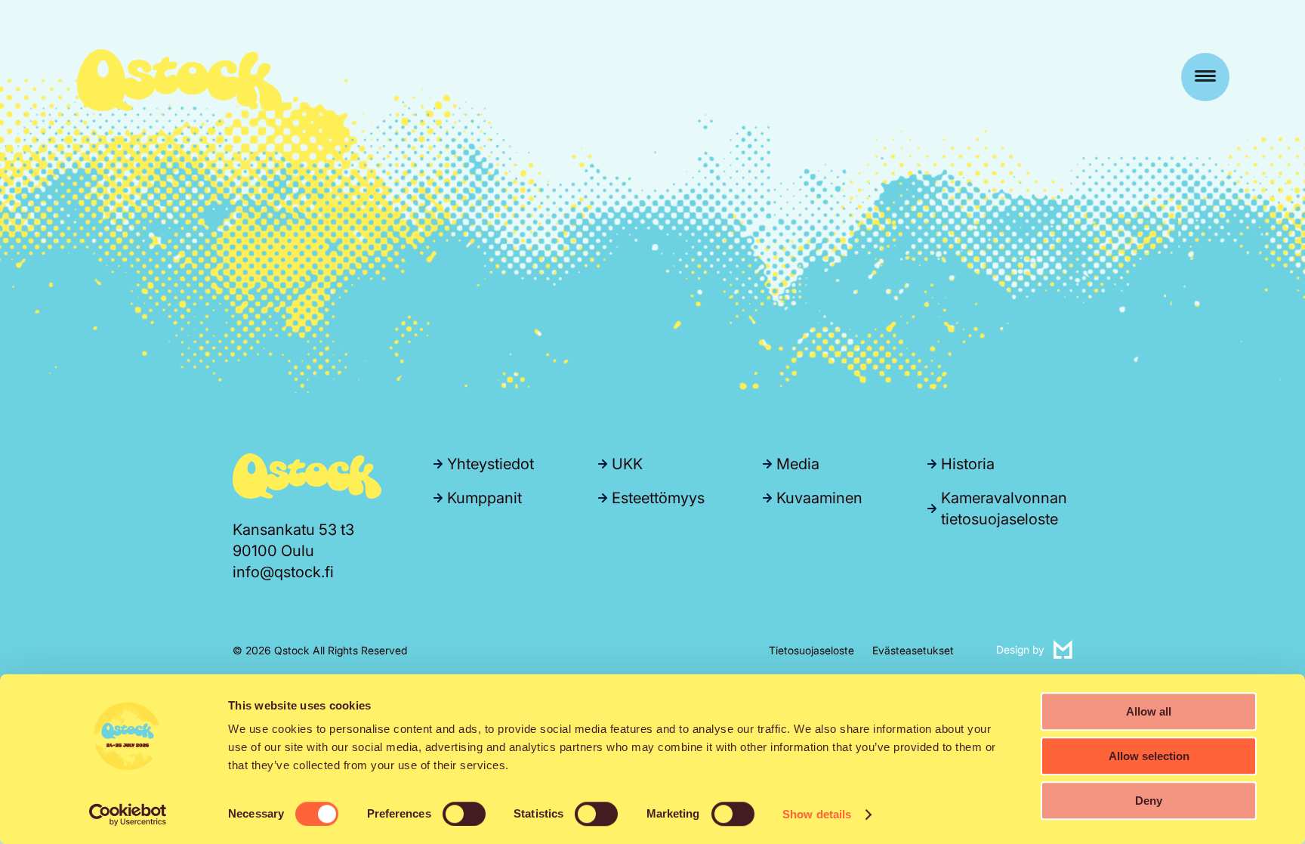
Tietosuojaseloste (811, 650)
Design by (1034, 649)
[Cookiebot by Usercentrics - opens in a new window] (128, 814)
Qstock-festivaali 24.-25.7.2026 (179, 80)
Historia (968, 464)
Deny (1148, 800)
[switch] (464, 814)
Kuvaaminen (819, 498)
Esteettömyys (658, 498)
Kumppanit (484, 498)
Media (797, 464)
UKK (627, 464)
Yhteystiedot (490, 464)
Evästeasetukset (913, 650)
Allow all (1148, 711)
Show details (816, 814)
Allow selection (1149, 756)
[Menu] (1205, 77)
